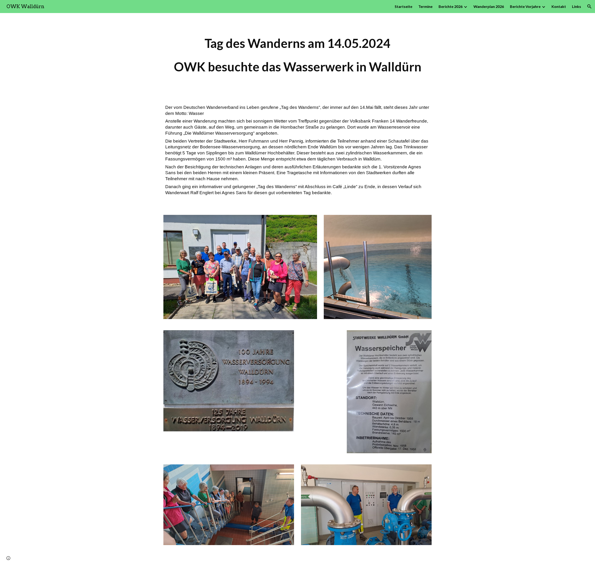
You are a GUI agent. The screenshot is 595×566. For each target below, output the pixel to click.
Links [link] (576, 6)
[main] (297, 55)
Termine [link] (425, 6)
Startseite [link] (403, 6)
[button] (589, 6)
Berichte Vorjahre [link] (525, 6)
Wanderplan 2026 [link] (488, 6)
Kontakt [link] (559, 6)
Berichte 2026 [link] (451, 6)
